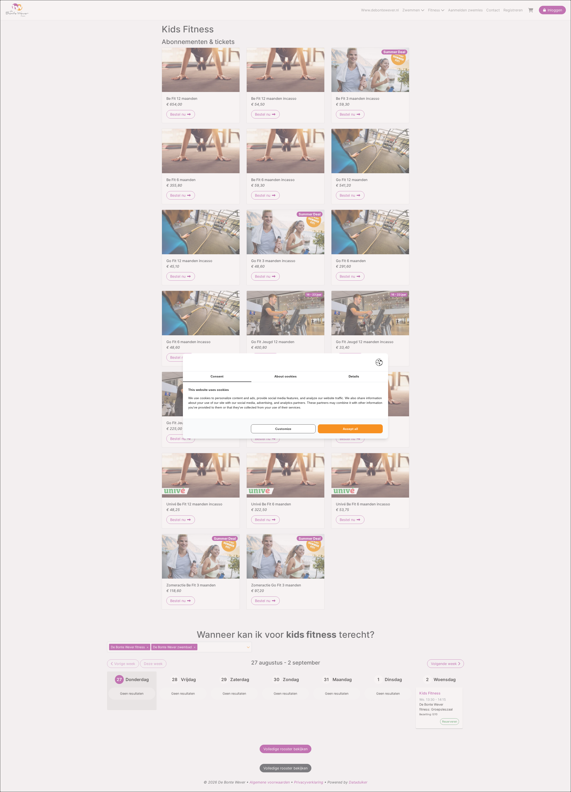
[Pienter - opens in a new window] (379, 362)
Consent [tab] (217, 376)
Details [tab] (354, 376)
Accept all (350, 429)
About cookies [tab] (285, 376)
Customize (283, 429)
